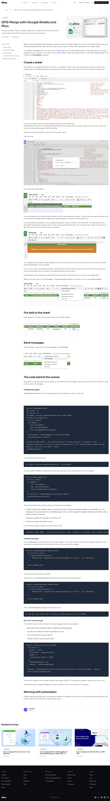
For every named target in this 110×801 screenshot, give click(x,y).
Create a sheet (7, 47)
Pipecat (69, 781)
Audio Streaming (6, 781)
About (91, 775)
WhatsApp (26, 781)
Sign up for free (101, 2)
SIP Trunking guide (50, 775)
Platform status (71, 775)
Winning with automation (9, 58)
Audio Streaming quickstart (52, 778)
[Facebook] (101, 797)
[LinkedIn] (105, 797)
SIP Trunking (5, 778)
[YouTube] (95, 797)
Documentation (49, 781)
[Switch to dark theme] (92, 2)
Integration (5, 17)
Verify (25, 784)
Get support (92, 784)
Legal (90, 787)
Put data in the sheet (8, 50)
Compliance (70, 784)
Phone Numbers (95, 53)
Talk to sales (93, 781)
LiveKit (69, 778)
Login (74, 2)
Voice (25, 775)
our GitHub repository (41, 69)
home (6, 10)
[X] (98, 797)
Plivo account (60, 50)
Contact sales (84, 2)
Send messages (7, 53)
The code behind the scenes (11, 56)
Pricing (3, 787)
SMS (24, 778)
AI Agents (4, 775)
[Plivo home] (4, 3)
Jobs (90, 778)
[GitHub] (108, 797)
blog (11, 10)
